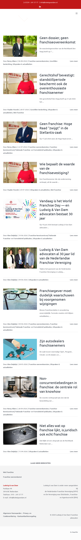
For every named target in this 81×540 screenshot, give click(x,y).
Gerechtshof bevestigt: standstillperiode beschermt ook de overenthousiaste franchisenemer (57, 83)
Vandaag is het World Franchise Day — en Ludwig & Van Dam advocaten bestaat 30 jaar (56, 209)
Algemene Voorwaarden (12, 513)
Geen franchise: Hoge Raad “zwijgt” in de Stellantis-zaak (56, 128)
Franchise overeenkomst (12, 477)
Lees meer (74, 61)
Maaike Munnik (13, 109)
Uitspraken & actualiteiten (22, 64)
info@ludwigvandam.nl (48, 2)
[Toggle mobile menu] (77, 13)
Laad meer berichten (40, 463)
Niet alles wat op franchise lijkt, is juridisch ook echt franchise (58, 430)
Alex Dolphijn (12, 235)
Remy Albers (12, 61)
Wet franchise (18, 112)
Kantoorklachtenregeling (27, 516)
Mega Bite (75, 532)
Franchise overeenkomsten (38, 61)
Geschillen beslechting (38, 109)
